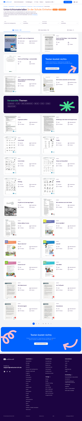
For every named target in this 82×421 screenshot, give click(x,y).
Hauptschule (48, 363)
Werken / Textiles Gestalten (32, 407)
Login (66, 371)
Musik (27, 389)
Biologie (28, 363)
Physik (27, 393)
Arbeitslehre (28, 361)
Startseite (5, 6)
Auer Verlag (48, 387)
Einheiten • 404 (17, 30)
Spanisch (28, 401)
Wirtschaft (28, 409)
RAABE (46, 381)
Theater (28, 405)
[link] (8, 2)
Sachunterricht (29, 399)
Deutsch (28, 367)
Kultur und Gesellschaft (38, 6)
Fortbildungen (29, 2)
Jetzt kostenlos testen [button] (52, 68)
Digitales (67, 386)
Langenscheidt (48, 395)
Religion (27, 397)
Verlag (62, 21)
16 (45, 323)
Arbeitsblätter (11, 6)
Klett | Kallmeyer (49, 389)
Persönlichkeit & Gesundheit (71, 377)
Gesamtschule (48, 367)
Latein (27, 385)
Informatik (28, 381)
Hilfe (66, 367)
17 (48, 323)
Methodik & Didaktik (69, 390)
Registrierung (68, 369)
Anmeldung (34, 14)
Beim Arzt (36, 103)
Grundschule (48, 361)
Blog (66, 365)
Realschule (47, 365)
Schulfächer (29, 358)
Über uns (67, 361)
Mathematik (28, 387)
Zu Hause (48, 103)
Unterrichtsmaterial (18, 2)
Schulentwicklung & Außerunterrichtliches (70, 381)
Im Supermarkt (11, 103)
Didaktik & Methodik (30, 371)
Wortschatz (30, 6)
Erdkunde (28, 375)
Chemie (27, 365)
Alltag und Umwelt (11, 106)
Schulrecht (67, 379)
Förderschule (48, 371)
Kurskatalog (68, 374)
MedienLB (47, 385)
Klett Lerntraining (49, 393)
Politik (27, 395)
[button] (36, 2)
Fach (5, 21)
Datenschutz (41, 416)
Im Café (17, 103)
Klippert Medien (49, 391)
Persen (47, 379)
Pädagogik (67, 384)
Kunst (27, 383)
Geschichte (28, 379)
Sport (27, 403)
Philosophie (28, 391)
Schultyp (24, 21)
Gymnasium (48, 369)
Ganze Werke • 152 (44, 30)
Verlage (47, 376)
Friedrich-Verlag (49, 383)
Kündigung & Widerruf (70, 416)
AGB (53, 416)
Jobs (66, 363)
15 (43, 323)
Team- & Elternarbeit (70, 388)
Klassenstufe (44, 21)
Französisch (28, 377)
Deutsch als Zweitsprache (21, 6)
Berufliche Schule (49, 373)
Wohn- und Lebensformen (27, 103)
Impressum (28, 416)
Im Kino (42, 103)
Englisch (28, 373)
